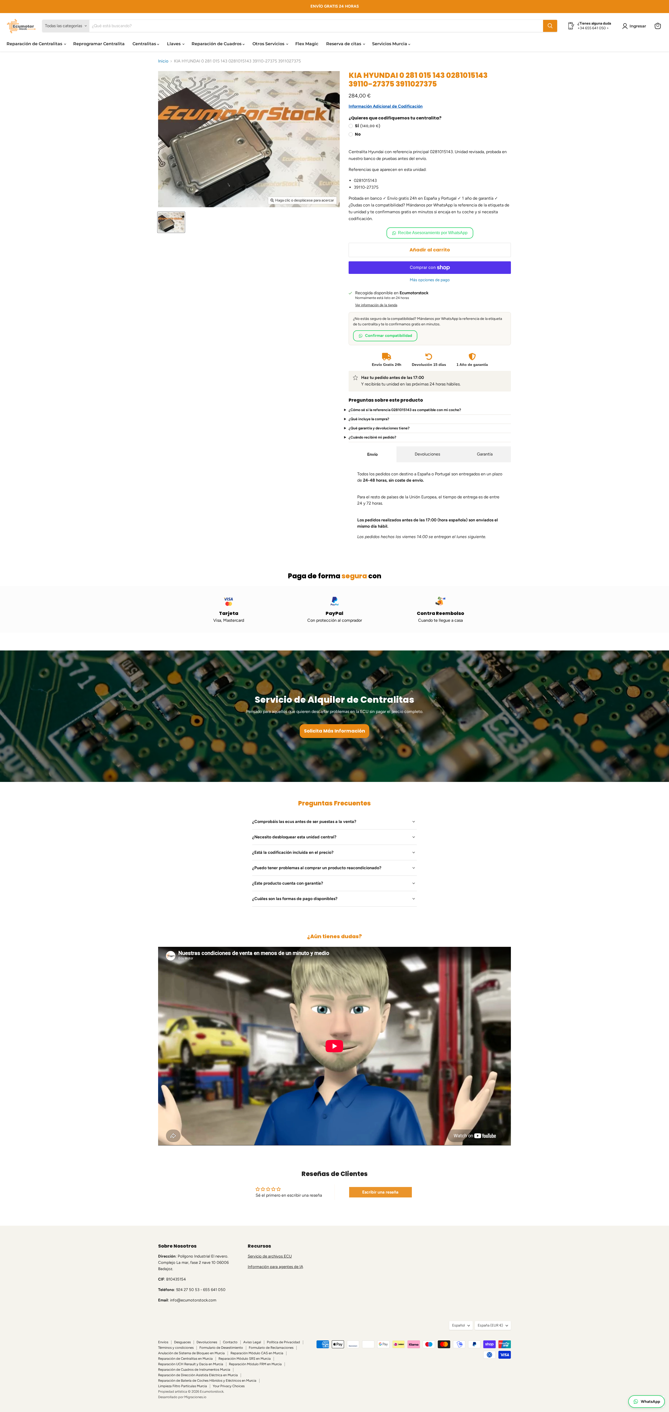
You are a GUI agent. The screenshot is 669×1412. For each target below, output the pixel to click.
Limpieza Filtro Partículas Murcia (182, 1386)
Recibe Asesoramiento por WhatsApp (433, 232)
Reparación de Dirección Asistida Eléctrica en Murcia (198, 1375)
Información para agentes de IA (275, 1266)
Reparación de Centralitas (35, 43)
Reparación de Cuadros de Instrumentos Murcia (194, 1369)
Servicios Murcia (390, 43)
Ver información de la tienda (376, 305)
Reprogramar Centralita (99, 43)
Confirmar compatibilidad (388, 335)
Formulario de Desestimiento (221, 1348)
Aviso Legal (252, 1342)
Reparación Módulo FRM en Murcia (255, 1364)
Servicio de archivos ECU (270, 1256)
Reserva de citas (344, 43)
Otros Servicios (268, 43)
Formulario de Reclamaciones (271, 1348)
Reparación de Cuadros (217, 43)
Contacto (230, 1342)
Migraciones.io (195, 1397)
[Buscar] (550, 26)
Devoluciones (427, 454)
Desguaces (182, 1342)
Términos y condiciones (176, 1348)
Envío (372, 454)
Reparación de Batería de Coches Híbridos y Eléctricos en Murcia (207, 1380)
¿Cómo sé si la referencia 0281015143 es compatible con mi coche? (405, 410)
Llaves (174, 43)
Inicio (163, 61)
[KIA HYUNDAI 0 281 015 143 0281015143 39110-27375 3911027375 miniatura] (171, 222)
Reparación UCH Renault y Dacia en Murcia (190, 1364)
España (490, 1325)
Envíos (163, 1342)
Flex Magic (306, 43)
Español (458, 1325)
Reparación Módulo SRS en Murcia (244, 1359)
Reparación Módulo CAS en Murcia (256, 1353)
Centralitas (144, 43)
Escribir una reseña (380, 1192)
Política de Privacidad (283, 1342)
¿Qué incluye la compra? (369, 419)
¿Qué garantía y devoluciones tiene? (379, 428)
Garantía (485, 454)
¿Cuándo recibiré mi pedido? (372, 437)
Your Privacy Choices (229, 1386)
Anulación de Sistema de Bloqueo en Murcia (191, 1353)
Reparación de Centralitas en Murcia (185, 1359)
